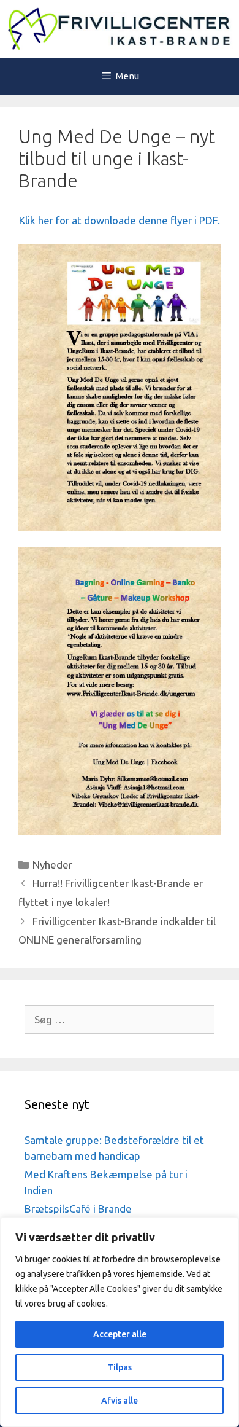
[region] (119, 1322)
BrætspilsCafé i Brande (78, 1208)
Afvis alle (119, 1400)
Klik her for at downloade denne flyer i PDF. (119, 220)
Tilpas (119, 1367)
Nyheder (52, 864)
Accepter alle (119, 1334)
